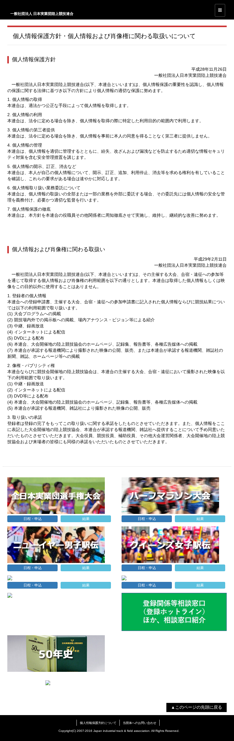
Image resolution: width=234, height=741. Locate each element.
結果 (86, 519)
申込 (32, 519)
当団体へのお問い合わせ (139, 723)
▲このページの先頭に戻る (196, 707)
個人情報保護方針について (98, 723)
